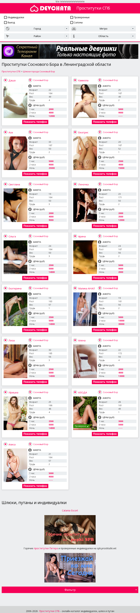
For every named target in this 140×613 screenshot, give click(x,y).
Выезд (11, 22)
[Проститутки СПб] (50, 8)
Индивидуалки (15, 17)
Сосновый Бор (40, 80)
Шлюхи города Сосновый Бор (39, 71)
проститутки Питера (46, 548)
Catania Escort (70, 510)
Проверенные (81, 17)
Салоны (78, 22)
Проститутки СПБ (49, 611)
